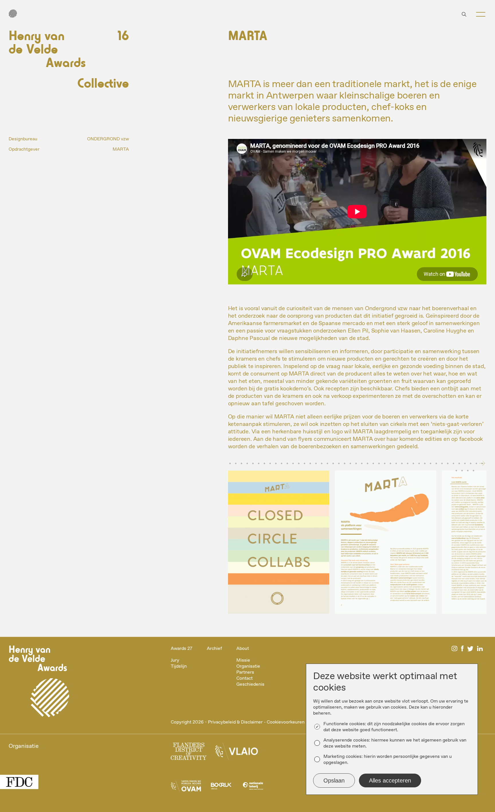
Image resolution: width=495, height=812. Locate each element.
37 (430, 463)
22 (344, 463)
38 (436, 463)
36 (425, 463)
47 (456, 470)
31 (396, 463)
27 (373, 463)
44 (471, 463)
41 (453, 463)
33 (407, 463)
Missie (243, 660)
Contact (244, 678)
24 (356, 463)
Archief (214, 649)
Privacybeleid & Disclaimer (235, 722)
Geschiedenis (250, 684)
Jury (175, 660)
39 (442, 463)
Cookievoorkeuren (286, 722)
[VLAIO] (236, 753)
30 (390, 463)
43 (465, 463)
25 (362, 463)
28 (379, 463)
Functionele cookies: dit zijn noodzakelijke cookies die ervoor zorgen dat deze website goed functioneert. (394, 727)
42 (459, 463)
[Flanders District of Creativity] (189, 753)
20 (333, 463)
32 (402, 463)
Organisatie (248, 666)
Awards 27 (181, 649)
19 (327, 463)
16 (310, 463)
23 (350, 463)
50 (473, 470)
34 (413, 463)
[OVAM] (186, 787)
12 (287, 463)
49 (468, 470)
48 (462, 470)
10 (276, 463)
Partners (245, 672)
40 (448, 463)
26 (367, 463)
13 (293, 463)
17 (316, 463)
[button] (480, 14)
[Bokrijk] (221, 787)
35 (419, 463)
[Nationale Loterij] (253, 787)
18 (322, 463)
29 (385, 463)
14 (299, 463)
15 (304, 463)
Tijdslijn (179, 666)
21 (339, 463)
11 (281, 463)
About (242, 649)
